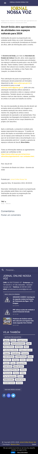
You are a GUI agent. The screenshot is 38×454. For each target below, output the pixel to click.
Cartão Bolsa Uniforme (10, 350)
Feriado (29, 360)
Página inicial (5, 20)
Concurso (25, 353)
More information (22, 452)
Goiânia (6, 363)
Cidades (6, 353)
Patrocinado (7, 373)
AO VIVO (6, 343)
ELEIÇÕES (7, 360)
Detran (30, 356)
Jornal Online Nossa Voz (18, 179)
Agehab (6, 340)
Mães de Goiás (18, 366)
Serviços (19, 383)
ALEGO (13, 340)
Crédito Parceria (21, 356)
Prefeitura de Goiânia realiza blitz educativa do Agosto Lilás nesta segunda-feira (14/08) (23, 321)
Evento (23, 360)
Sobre (34, 444)
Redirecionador (8, 379)
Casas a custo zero (25, 350)
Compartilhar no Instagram (9, 395)
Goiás (2, 203)
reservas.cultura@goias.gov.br (12, 87)
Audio (29, 343)
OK (13, 452)
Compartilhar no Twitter (13, 395)
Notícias (12, 20)
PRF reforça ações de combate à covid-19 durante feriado (24, 311)
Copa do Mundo (9, 356)
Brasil (26, 347)
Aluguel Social (22, 340)
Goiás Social (8, 366)
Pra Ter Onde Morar (10, 376)
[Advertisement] (19, 421)
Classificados (16, 353)
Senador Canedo (9, 383)
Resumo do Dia (20, 379)
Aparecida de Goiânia (18, 343)
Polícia (16, 373)
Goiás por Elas (21, 363)
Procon (20, 376)
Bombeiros (19, 347)
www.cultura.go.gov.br (21, 83)
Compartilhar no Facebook (4, 395)
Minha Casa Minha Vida (11, 369)
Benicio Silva (15, 444)
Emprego (15, 360)
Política (23, 373)
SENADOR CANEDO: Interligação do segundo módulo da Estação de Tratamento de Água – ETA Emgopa (24, 300)
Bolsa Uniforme (8, 347)
